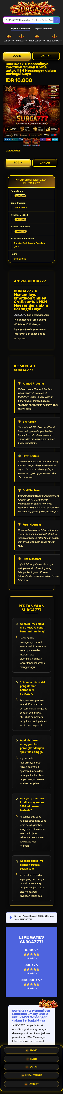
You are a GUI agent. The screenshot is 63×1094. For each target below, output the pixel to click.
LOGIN (17, 55)
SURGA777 (20, 315)
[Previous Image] (5, 114)
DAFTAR (46, 56)
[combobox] (28, 20)
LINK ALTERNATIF (33, 1076)
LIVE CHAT (33, 1084)
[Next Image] (57, 114)
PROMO (33, 1051)
